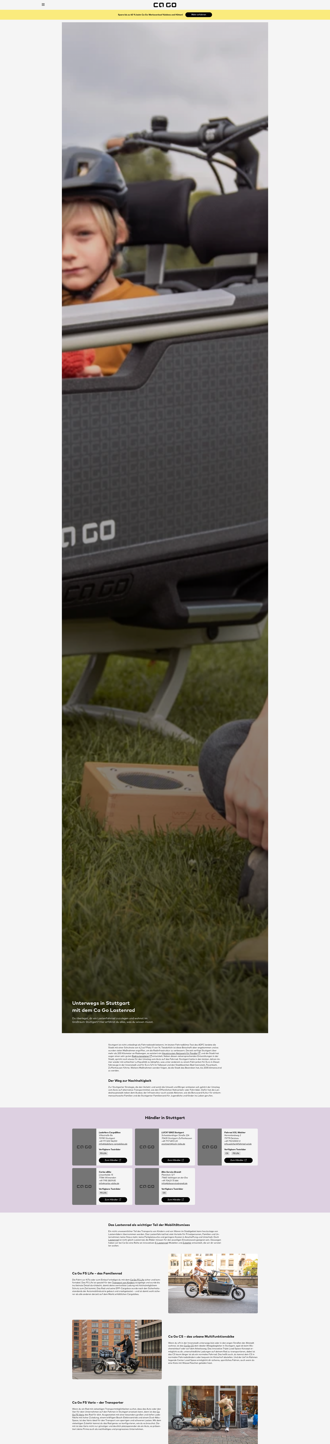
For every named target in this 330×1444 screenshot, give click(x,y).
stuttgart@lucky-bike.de (173, 1144)
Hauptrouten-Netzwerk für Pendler (180, 1053)
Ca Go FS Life (137, 1280)
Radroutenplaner (140, 1056)
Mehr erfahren (198, 15)
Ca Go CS (189, 1346)
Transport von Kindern (123, 1283)
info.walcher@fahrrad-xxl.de (238, 1144)
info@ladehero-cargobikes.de (113, 1144)
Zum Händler (111, 1160)
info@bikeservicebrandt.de (174, 1183)
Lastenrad (113, 1240)
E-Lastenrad (161, 1243)
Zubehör (187, 1243)
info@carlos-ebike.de (109, 1183)
